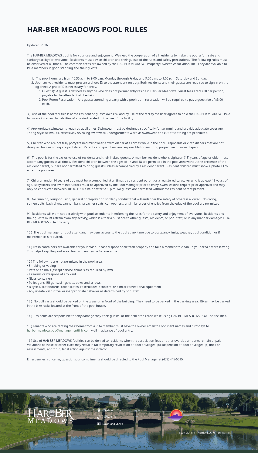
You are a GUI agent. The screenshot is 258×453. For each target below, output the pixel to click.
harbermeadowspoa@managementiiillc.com (58, 330)
